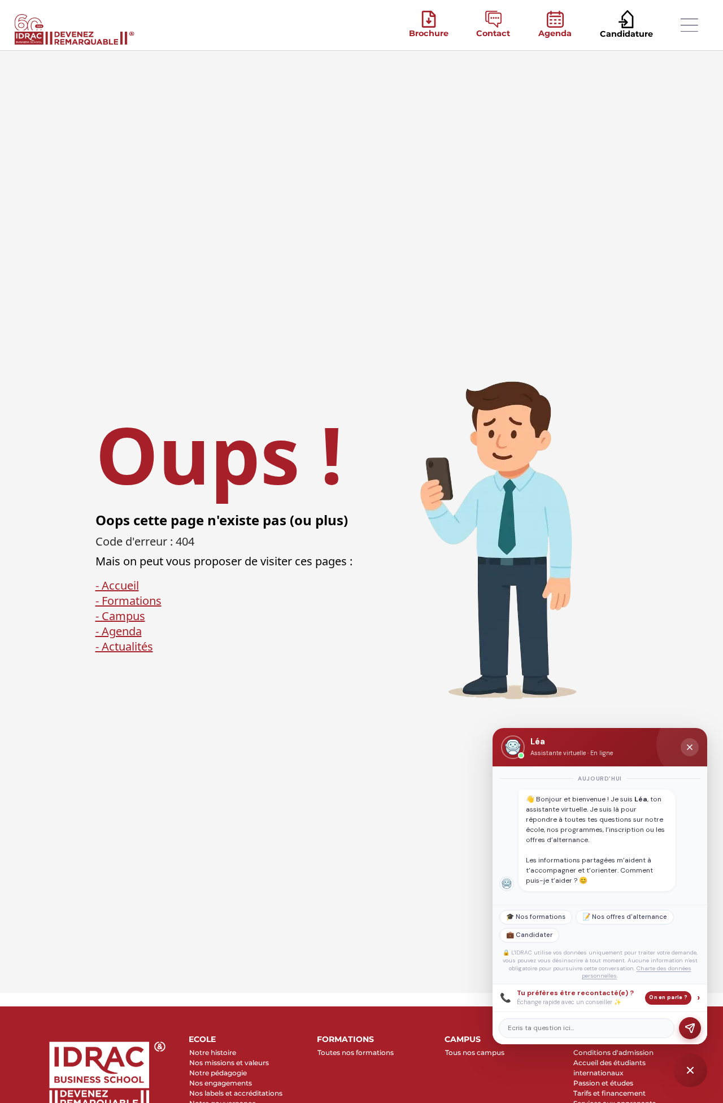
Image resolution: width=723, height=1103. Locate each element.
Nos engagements (220, 1083)
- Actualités (124, 646)
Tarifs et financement (609, 1093)
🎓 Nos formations (535, 917)
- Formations (128, 600)
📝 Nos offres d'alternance (624, 917)
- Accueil (117, 585)
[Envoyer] (690, 1028)
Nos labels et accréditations (235, 1093)
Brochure (428, 33)
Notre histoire (212, 1052)
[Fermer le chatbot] (690, 747)
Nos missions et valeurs (229, 1062)
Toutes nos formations (355, 1052)
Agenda (555, 33)
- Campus (120, 616)
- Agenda (118, 631)
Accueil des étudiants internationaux (609, 1067)
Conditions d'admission (613, 1052)
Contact (493, 33)
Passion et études (603, 1083)
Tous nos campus (474, 1052)
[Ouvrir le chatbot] (690, 1070)
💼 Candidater (529, 935)
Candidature (626, 34)
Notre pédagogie (218, 1073)
